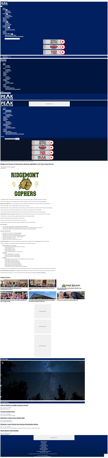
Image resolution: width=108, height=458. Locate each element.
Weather (5, 19)
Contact (4, 32)
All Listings (7, 28)
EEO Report (44, 443)
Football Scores (8, 16)
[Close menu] (1, 6)
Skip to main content (4, 1)
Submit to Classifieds (10, 29)
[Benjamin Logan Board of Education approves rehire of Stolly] (42, 283)
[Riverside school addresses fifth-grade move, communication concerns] (14, 283)
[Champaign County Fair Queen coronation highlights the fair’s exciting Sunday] (14, 295)
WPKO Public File (44, 441)
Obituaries (5, 20)
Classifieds (5, 27)
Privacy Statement (44, 444)
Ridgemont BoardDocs (41, 272)
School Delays (6, 17)
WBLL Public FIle (44, 442)
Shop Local (44, 446)
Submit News (8, 12)
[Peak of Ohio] (4, 4)
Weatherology (48, 456)
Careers (4, 31)
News (4, 9)
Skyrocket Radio (45, 455)
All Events (7, 23)
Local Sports (8, 15)
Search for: (2, 38)
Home (4, 8)
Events (4, 21)
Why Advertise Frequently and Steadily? (14, 36)
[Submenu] (6, 9)
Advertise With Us (7, 33)
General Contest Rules (44, 445)
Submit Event (8, 24)
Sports (4, 13)
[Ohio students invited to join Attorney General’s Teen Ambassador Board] (71, 283)
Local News (7, 11)
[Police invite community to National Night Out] (71, 295)
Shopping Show (6, 25)
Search (17, 138)
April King (13, 166)
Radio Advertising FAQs (10, 35)
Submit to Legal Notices (7, 56)
